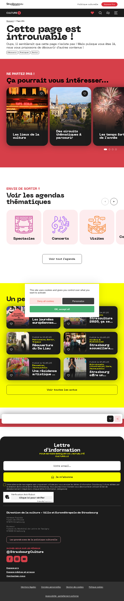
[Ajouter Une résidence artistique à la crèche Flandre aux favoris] (11, 375)
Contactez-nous (15, 576)
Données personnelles (51, 587)
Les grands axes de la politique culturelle (33, 539)
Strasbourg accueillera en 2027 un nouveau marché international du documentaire (101, 346)
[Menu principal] (116, 13)
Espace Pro (109, 4)
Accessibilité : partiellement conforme (62, 596)
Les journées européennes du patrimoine (43, 321)
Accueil (10, 21)
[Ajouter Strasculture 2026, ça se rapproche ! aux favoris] (68, 324)
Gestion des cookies (75, 587)
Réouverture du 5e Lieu (42, 347)
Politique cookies (96, 587)
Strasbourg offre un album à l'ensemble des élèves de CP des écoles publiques (101, 373)
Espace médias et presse (20, 572)
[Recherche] (100, 12)
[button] (114, 201)
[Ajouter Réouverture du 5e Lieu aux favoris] (11, 349)
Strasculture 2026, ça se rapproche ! (101, 320)
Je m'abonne (64, 477)
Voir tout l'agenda (62, 259)
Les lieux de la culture (26, 136)
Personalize (78, 301)
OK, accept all (62, 309)
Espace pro (12, 568)
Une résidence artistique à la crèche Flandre (44, 372)
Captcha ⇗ (44, 501)
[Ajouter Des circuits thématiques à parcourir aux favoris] (85, 93)
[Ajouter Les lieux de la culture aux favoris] (41, 93)
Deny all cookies (45, 301)
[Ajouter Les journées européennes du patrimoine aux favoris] (11, 324)
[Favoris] (92, 12)
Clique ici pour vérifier (32, 497)
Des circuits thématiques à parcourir (69, 134)
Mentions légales (28, 587)
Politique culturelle (88, 4)
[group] (23, 227)
